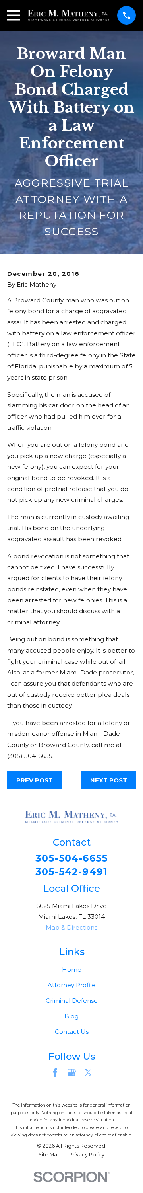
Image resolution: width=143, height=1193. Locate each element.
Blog (71, 1016)
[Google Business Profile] (72, 1072)
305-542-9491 (71, 872)
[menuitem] (50, 1155)
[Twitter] (88, 1072)
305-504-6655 (71, 858)
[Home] (68, 15)
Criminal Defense (72, 1000)
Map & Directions (71, 927)
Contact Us (72, 1031)
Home (71, 969)
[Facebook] (55, 1072)
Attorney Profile (72, 985)
